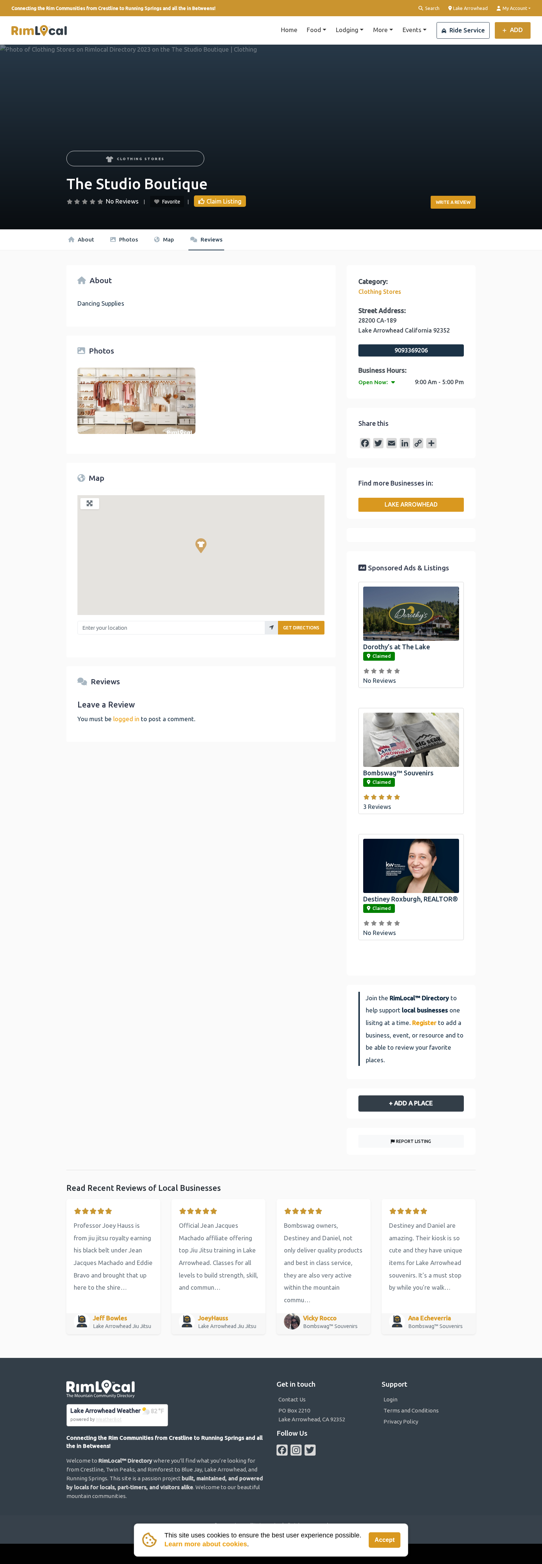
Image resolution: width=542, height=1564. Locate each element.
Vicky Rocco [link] (320, 1317)
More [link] (380, 29)
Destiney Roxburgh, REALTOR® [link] (410, 899)
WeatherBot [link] (109, 1419)
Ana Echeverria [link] (429, 1317)
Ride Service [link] (466, 30)
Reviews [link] (210, 239)
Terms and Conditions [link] (411, 1410)
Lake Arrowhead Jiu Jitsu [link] (122, 1326)
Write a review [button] (453, 202)
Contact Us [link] (292, 1399)
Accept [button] (385, 1540)
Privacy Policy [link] (400, 1421)
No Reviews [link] (122, 201)
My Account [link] (514, 8)
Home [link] (289, 29)
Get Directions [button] (301, 627)
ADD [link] (515, 29)
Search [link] (431, 8)
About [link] (85, 239)
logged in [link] (126, 718)
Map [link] (167, 239)
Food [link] (314, 29)
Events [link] (412, 29)
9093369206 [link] (411, 350)
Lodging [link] (347, 29)
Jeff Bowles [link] (110, 1317)
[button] (201, 545)
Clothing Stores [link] (141, 159)
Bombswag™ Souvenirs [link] (398, 772)
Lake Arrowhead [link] (470, 8)
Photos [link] (128, 239)
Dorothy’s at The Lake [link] (396, 646)
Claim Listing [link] (224, 201)
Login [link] (390, 1399)
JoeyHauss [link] (213, 1317)
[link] (39, 30)
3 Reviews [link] (377, 806)
